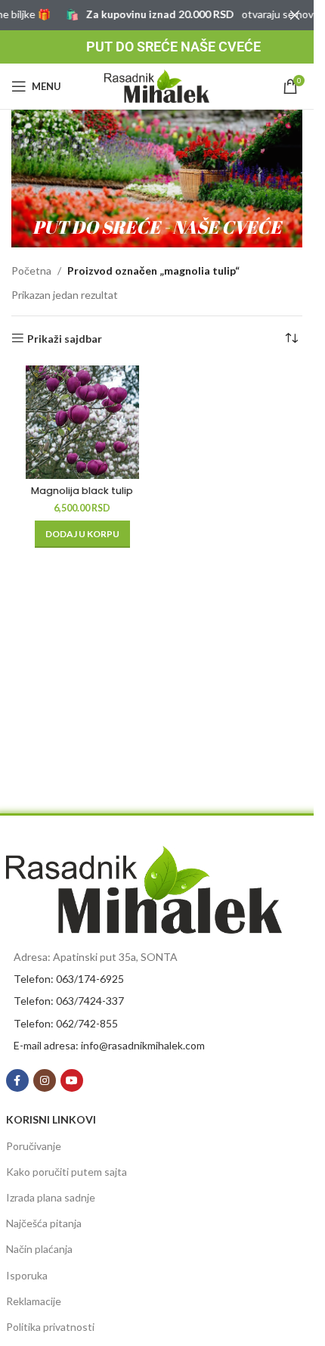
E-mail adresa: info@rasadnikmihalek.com (109, 1045)
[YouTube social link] (71, 1080)
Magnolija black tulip (82, 490)
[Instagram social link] (44, 1080)
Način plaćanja (39, 1248)
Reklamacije (33, 1301)
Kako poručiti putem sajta (66, 1171)
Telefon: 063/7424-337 (69, 1000)
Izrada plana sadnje (50, 1197)
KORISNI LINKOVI (51, 1119)
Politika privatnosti (50, 1326)
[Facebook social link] (17, 1080)
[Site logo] (157, 85)
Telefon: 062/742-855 (66, 1023)
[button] (82, 534)
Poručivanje (33, 1145)
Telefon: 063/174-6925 (69, 978)
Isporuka (27, 1275)
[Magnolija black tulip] (82, 422)
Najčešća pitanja (44, 1223)
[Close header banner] (295, 15)
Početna (31, 270)
